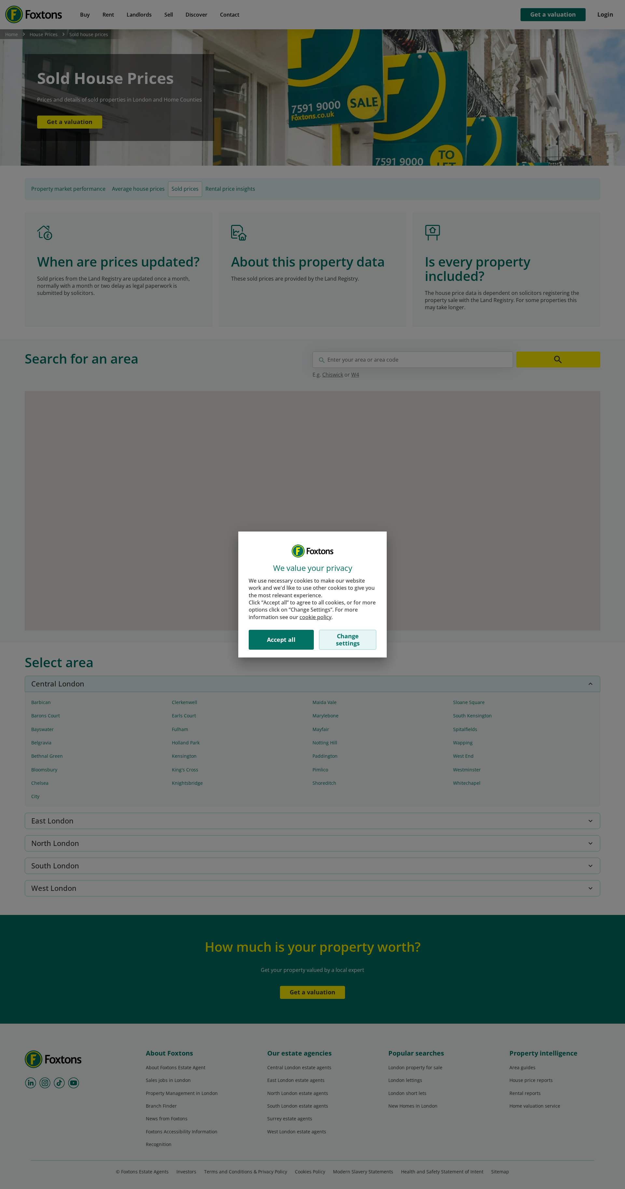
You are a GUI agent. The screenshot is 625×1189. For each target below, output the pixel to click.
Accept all (281, 639)
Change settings (348, 639)
